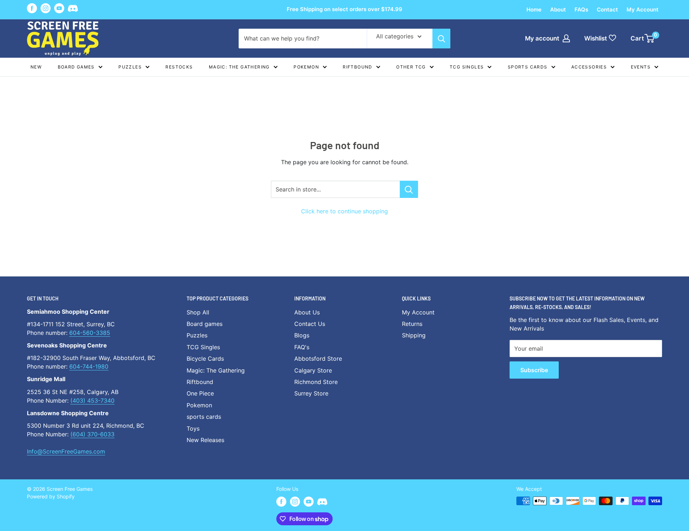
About (558, 9)
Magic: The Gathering (239, 67)
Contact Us (309, 323)
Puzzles (130, 67)
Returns (412, 323)
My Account (642, 9)
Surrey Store (311, 393)
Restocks (179, 67)
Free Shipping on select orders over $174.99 (344, 9)
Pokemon (306, 67)
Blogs (301, 335)
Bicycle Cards (205, 358)
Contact (607, 9)
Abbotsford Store (318, 358)
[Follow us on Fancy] (73, 9)
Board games (76, 67)
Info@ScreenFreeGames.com (66, 451)
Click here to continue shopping (344, 211)
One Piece (200, 393)
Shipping (414, 335)
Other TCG (411, 67)
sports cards (204, 416)
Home (534, 9)
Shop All (198, 312)
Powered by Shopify (51, 496)
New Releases (205, 440)
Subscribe (534, 370)
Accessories (589, 67)
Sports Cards (528, 67)
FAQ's (301, 347)
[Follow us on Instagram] (46, 8)
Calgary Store (313, 370)
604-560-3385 (89, 332)
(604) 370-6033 (92, 434)
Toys (193, 428)
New (36, 67)
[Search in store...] (409, 189)
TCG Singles (467, 67)
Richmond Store (316, 381)
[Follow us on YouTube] (59, 8)
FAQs (581, 9)
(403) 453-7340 (92, 400)
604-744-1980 (88, 366)
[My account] (566, 38)
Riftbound (357, 67)
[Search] (441, 38)
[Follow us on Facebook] (32, 8)
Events (641, 67)
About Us (307, 312)
